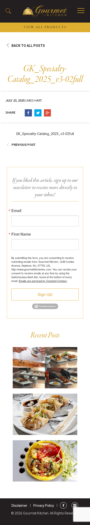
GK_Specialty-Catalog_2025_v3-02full (45, 134)
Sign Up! (45, 294)
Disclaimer (19, 505)
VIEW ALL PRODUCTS (45, 27)
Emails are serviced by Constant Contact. (43, 281)
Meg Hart (34, 100)
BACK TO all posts (28, 46)
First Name (21, 234)
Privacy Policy (43, 505)
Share (10, 112)
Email (16, 211)
